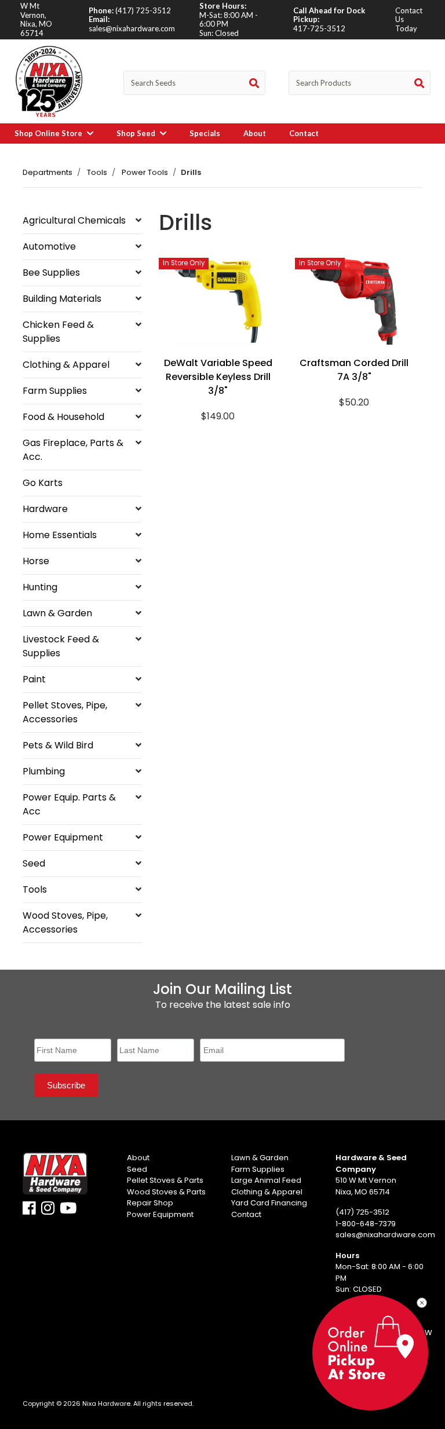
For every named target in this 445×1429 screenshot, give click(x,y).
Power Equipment (63, 837)
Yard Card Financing (269, 1202)
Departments (47, 172)
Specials (204, 133)
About (254, 133)
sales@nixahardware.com (132, 28)
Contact (304, 133)
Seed (34, 863)
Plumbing (44, 771)
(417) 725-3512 (143, 10)
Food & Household (63, 416)
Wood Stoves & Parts (166, 1191)
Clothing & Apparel (66, 364)
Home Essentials (60, 535)
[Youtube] (68, 1210)
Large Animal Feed (266, 1180)
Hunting (40, 587)
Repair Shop (150, 1202)
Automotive (49, 246)
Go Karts (43, 482)
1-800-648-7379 (365, 1223)
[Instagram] (47, 1210)
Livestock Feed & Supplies (61, 646)
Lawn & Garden (57, 613)
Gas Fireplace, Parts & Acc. (73, 449)
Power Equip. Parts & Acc (69, 804)
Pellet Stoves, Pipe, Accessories (65, 712)
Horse (36, 561)
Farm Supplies (55, 390)
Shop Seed (136, 133)
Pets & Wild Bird (58, 745)
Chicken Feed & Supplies (58, 331)
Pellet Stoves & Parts (165, 1180)
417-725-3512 (319, 28)
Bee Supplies (51, 272)
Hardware (45, 509)
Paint (34, 679)
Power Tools (145, 172)
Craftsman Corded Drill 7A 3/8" (354, 369)
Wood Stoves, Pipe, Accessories (65, 922)
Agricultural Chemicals (74, 220)
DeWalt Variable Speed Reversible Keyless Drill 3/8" (218, 376)
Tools (97, 172)
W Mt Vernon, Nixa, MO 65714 (36, 19)
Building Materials (62, 298)
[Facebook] (29, 1210)
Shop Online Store (49, 133)
